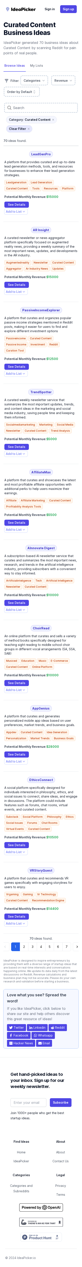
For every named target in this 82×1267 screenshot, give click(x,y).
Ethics (70, 816)
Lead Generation (41, 182)
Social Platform (33, 816)
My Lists (36, 65)
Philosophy (54, 816)
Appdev (11, 732)
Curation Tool (15, 350)
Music (42, 660)
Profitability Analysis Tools (23, 506)
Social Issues (14, 822)
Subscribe (60, 1102)
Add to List (14, 212)
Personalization (16, 738)
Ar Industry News (37, 268)
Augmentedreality (17, 262)
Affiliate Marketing (33, 500)
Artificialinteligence (18, 580)
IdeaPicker (21, 1161)
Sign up (68, 9)
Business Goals (64, 738)
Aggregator (13, 268)
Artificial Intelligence (59, 580)
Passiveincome (16, 338)
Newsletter (41, 262)
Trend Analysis (60, 430)
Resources (51, 188)
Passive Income (16, 344)
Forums (32, 822)
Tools (36, 188)
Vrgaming (12, 894)
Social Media (65, 424)
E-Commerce (59, 660)
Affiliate (11, 500)
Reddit (53, 344)
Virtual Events (15, 829)
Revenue (61, 80)
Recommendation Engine (48, 900)
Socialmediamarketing (20, 424)
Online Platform (42, 666)
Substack (12, 816)
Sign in (50, 9)
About (60, 1152)
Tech (38, 580)
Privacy (60, 1185)
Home (21, 1152)
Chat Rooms (50, 822)
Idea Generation (57, 732)
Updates (58, 268)
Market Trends (40, 738)
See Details (16, 204)
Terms (60, 1194)
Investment (38, 344)
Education (27, 660)
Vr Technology (46, 894)
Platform (67, 188)
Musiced (11, 660)
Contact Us (60, 1161)
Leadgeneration (16, 182)
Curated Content (17, 188)
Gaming (28, 894)
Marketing (45, 424)
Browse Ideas (14, 65)
